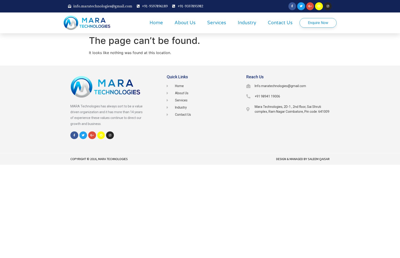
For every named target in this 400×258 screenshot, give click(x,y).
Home (156, 23)
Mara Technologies (113, 159)
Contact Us (280, 23)
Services (216, 23)
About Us (185, 23)
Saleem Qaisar (319, 159)
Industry (247, 23)
